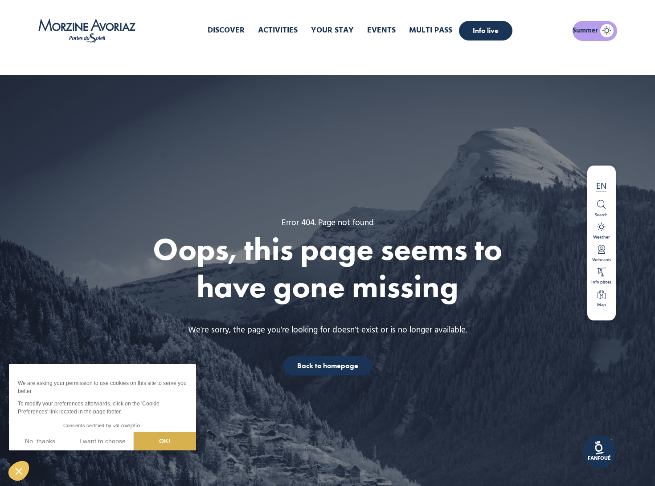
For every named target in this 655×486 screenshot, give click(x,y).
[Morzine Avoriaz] (89, 31)
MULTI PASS (430, 30)
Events (381, 30)
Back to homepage (327, 365)
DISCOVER (226, 30)
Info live (486, 30)
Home (280, 59)
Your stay (332, 30)
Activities (278, 30)
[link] (599, 451)
